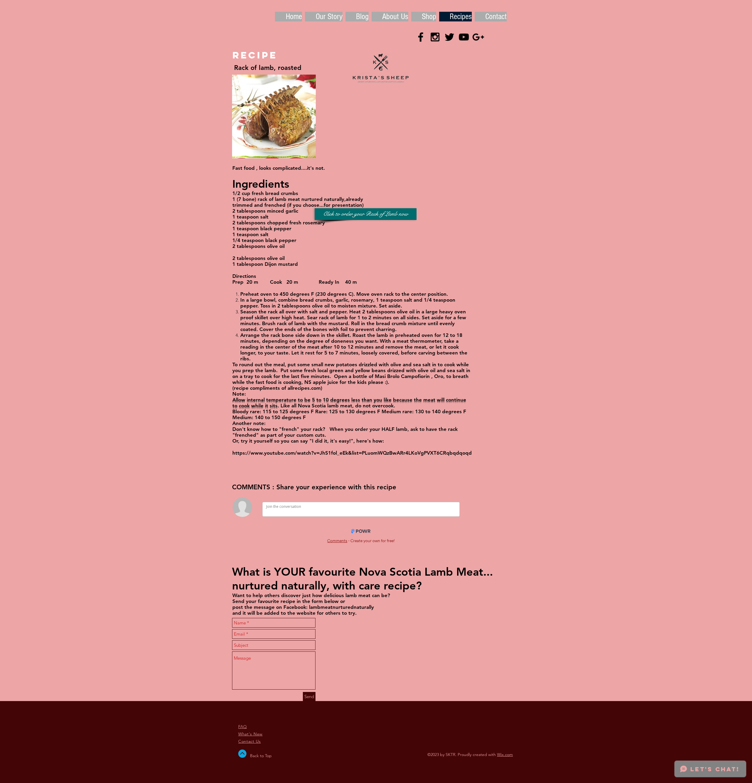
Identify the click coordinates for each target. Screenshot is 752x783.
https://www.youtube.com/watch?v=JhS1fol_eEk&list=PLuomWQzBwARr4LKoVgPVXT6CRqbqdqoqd (352, 453)
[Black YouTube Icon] (464, 37)
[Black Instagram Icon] (435, 37)
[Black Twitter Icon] (449, 37)
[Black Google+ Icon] (478, 37)
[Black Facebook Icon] (420, 37)
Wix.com (505, 754)
